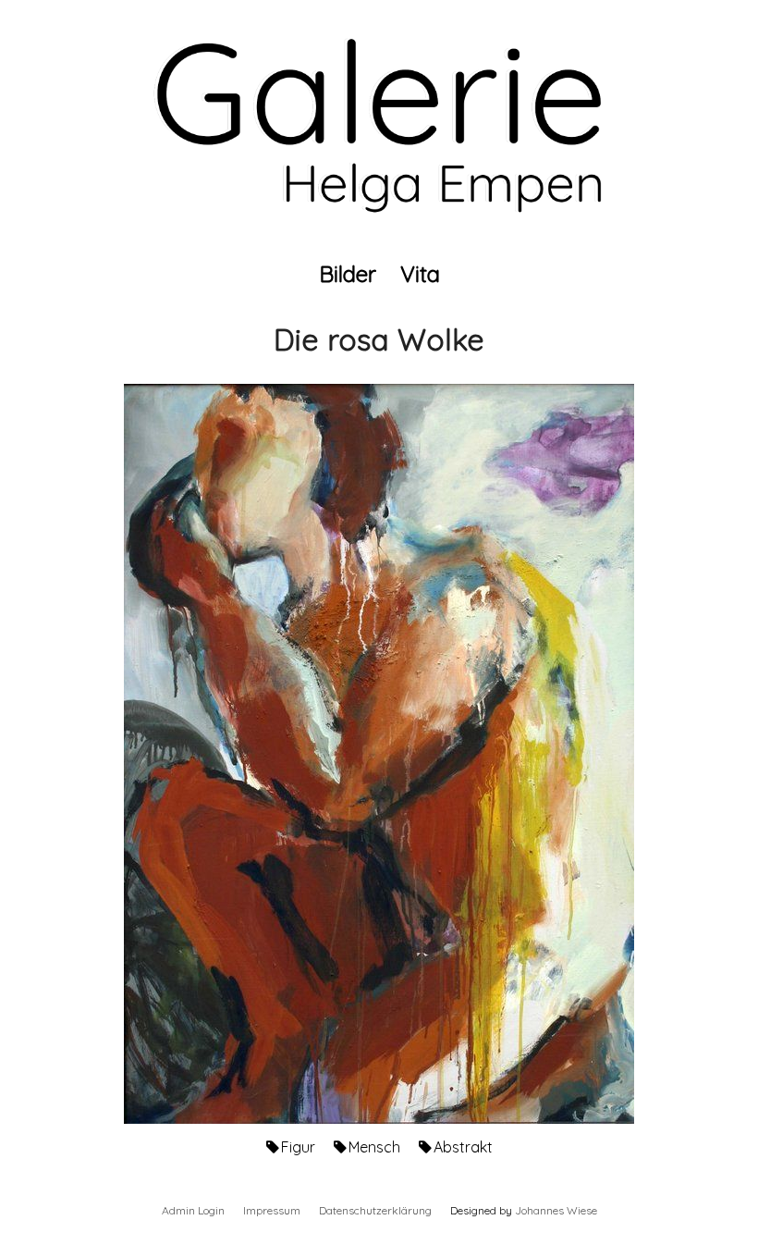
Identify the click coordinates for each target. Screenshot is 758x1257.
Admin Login (193, 1210)
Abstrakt (463, 1147)
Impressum (271, 1210)
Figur (298, 1147)
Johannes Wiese (556, 1210)
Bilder (347, 274)
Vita (420, 274)
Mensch (374, 1147)
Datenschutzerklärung (375, 1210)
